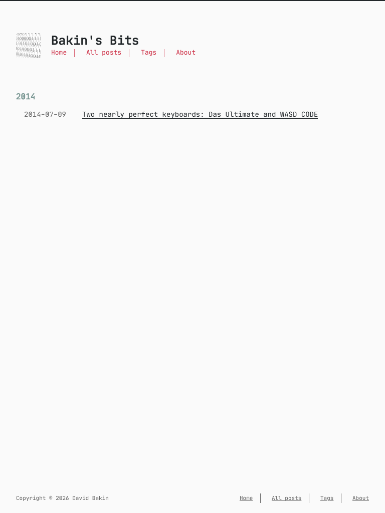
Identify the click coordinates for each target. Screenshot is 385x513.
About (186, 53)
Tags (148, 53)
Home (59, 53)
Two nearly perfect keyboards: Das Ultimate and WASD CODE (200, 114)
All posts (103, 53)
